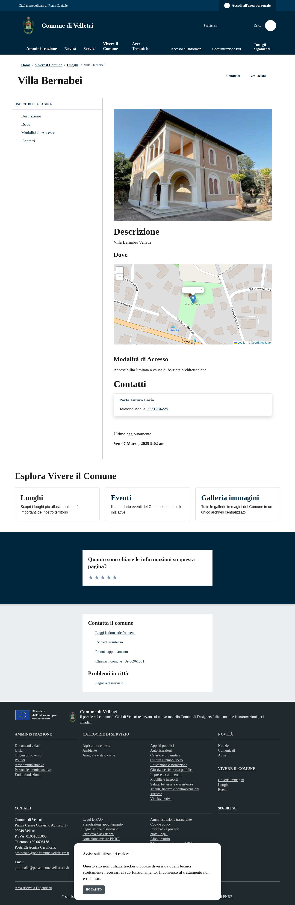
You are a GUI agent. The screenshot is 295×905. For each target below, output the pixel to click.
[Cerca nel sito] (270, 25)
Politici (20, 760)
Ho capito (94, 889)
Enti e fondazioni (27, 775)
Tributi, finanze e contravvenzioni (174, 789)
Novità (225, 734)
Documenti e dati (27, 745)
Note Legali (159, 834)
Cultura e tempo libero (166, 760)
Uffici (19, 750)
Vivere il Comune (48, 65)
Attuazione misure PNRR (101, 839)
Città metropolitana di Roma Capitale (43, 5)
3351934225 (157, 409)
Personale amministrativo (33, 770)
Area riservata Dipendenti (33, 888)
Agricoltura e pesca (97, 745)
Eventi (222, 789)
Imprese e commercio (165, 775)
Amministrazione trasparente (171, 819)
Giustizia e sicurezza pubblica (171, 770)
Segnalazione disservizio (100, 829)
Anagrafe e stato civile (99, 755)
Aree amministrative (29, 765)
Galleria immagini (231, 780)
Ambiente (90, 750)
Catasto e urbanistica (165, 755)
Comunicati (226, 750)
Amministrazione (33, 734)
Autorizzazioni (161, 750)
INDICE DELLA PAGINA (34, 104)
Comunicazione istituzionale (231, 49)
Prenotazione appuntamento (103, 824)
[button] (193, 299)
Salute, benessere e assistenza (171, 784)
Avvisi (222, 755)
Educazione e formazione (168, 765)
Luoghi (72, 65)
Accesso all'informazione (189, 49)
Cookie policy (160, 824)
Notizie (223, 745)
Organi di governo (28, 755)
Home (25, 65)
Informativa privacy (164, 829)
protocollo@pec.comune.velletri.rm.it (42, 853)
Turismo (156, 794)
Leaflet (241, 342)
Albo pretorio (160, 839)
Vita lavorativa (160, 799)
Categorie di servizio (106, 734)
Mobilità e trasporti (164, 779)
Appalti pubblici (162, 745)
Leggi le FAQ (93, 819)
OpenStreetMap (261, 342)
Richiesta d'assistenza (98, 834)
